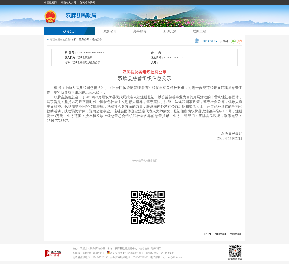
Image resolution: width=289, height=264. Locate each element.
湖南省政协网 (87, 2)
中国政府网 (50, 2)
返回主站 (199, 31)
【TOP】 (207, 234)
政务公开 (69, 31)
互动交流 (169, 31)
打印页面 (220, 234)
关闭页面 (235, 234)
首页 (73, 39)
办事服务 (140, 31)
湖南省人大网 (68, 2)
